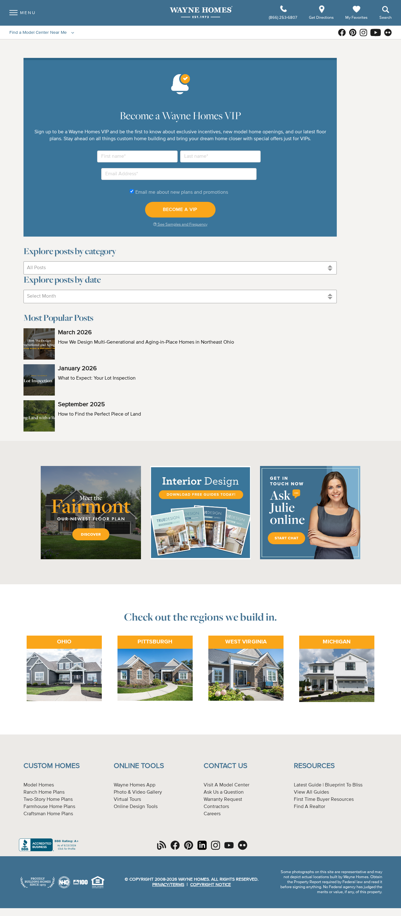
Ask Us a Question (224, 792)
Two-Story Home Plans (48, 799)
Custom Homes (51, 766)
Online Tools (139, 766)
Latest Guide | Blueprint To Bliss (328, 785)
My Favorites (356, 17)
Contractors (216, 806)
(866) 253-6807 (283, 18)
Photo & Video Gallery (138, 792)
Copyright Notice (210, 885)
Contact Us (225, 766)
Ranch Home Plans (44, 792)
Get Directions (322, 18)
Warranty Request (223, 799)
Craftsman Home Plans (48, 813)
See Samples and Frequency (182, 225)
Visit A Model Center (226, 785)
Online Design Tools (136, 806)
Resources (314, 766)
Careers (212, 813)
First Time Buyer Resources (324, 799)
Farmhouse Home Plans (49, 806)
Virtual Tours (127, 799)
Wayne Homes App (134, 785)
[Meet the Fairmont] (91, 558)
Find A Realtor (309, 806)
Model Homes (38, 785)
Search (385, 18)
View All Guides (311, 792)
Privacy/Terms (168, 885)
